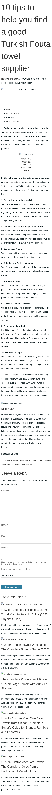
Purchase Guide (15, 79)
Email (4, 536)
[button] (5, 454)
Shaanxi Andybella (13, 132)
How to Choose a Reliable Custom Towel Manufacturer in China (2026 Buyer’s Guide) (24, 614)
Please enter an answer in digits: (15, 569)
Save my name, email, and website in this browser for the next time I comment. (25, 563)
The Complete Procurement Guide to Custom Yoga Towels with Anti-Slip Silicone (25, 684)
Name (4, 525)
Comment (6, 491)
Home (4, 79)
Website (5, 548)
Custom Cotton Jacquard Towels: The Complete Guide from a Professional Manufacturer (23, 766)
